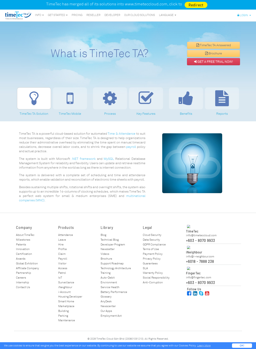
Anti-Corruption (153, 282)
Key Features (145, 114)
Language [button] (166, 15)
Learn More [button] (204, 345)
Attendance (65, 235)
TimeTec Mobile (70, 114)
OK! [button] (242, 345)
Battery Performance (114, 292)
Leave (62, 239)
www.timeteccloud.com (146, 4)
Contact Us (23, 287)
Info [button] (38, 15)
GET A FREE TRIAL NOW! (215, 62)
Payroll (62, 258)
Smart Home (66, 301)
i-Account (64, 292)
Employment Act (111, 315)
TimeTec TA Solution (34, 114)
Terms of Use (151, 249)
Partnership (23, 273)
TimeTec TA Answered (215, 45)
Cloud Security (152, 235)
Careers (21, 277)
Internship (22, 282)
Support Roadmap (112, 263)
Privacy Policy (152, 258)
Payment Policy (153, 254)
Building (63, 311)
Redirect (196, 4)
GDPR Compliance (154, 244)
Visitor (62, 263)
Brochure (215, 53)
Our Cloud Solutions (139, 15)
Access (62, 268)
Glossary (106, 296)
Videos (105, 254)
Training (105, 273)
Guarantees (150, 263)
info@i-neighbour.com (200, 256)
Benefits (186, 114)
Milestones (23, 239)
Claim (62, 254)
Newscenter (108, 306)
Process (110, 114)
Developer (112, 15)
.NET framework (83, 159)
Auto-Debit (108, 277)
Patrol (62, 273)
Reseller (93, 15)
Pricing (77, 15)
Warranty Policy (153, 273)
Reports (222, 114)
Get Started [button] (57, 15)
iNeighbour (65, 287)
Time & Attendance (121, 134)
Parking (63, 315)
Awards (20, 258)
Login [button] (244, 15)
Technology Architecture (116, 268)
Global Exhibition (27, 263)
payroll (131, 147)
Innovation (23, 249)
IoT (60, 277)
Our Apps (106, 311)
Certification (24, 254)
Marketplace (66, 306)
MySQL (109, 159)
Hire (61, 244)
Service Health (110, 287)
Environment (109, 282)
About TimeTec (25, 235)
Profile (62, 249)
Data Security (151, 239)
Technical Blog (110, 239)
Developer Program (113, 244)
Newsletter (108, 249)
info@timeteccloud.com (201, 235)
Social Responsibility (156, 277)
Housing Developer (70, 296)
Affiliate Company (27, 268)
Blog (103, 235)
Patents (21, 244)
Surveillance (66, 282)
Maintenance (66, 320)
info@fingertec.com (198, 277)
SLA (145, 268)
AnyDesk (106, 301)
